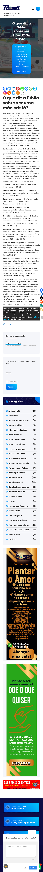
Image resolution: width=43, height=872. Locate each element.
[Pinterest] (18, 89)
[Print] (9, 93)
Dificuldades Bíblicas (17, 430)
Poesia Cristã (14, 511)
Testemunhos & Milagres (19, 525)
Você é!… (12, 539)
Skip (25, 867)
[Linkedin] (13, 89)
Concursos (13, 416)
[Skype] (35, 89)
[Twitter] (9, 89)
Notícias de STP (15, 477)
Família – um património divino (22, 61)
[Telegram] (13, 93)
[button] (41, 290)
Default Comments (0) (13, 346)
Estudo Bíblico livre (16, 439)
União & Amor (14, 534)
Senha (8, 373)
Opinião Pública (15, 496)
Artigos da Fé (14, 411)
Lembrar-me (14, 382)
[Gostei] (4, 324)
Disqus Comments (29, 346)
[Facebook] (5, 89)
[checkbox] (6, 866)
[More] (18, 93)
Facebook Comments (13, 343)
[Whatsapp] (22, 89)
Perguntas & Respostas (18, 506)
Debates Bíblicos (15, 425)
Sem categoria (15, 515)
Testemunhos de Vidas (18, 530)
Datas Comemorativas (18, 420)
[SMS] (31, 89)
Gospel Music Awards (17, 458)
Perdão (11, 501)
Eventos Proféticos (16, 454)
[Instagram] (5, 93)
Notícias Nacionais (16, 492)
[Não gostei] (10, 324)
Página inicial (20, 46)
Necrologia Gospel (16, 473)
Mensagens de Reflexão (19, 468)
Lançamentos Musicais (18, 463)
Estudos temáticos (16, 444)
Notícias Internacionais (18, 487)
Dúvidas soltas (15, 435)
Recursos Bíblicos (21, 50)
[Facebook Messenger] (26, 89)
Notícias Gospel (15, 482)
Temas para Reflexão (21, 55)
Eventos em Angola (16, 449)
